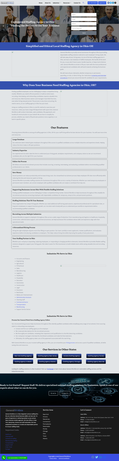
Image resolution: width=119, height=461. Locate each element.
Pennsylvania (47, 424)
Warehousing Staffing (11, 440)
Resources (66, 3)
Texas (44, 436)
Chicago (45, 431)
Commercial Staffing (10, 438)
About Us (48, 3)
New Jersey (46, 419)
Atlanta (45, 438)
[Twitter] (96, 457)
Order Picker (8, 447)
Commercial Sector (22, 302)
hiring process (70, 343)
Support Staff (9, 445)
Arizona (45, 417)
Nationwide (46, 426)
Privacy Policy (53, 458)
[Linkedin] (100, 457)
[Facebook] (92, 457)
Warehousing (20, 307)
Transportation (21, 304)
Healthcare (8, 434)
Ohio (44, 434)
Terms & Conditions (64, 458)
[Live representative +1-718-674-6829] (4, 457)
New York (46, 414)
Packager (7, 449)
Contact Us (77, 3)
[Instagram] (104, 457)
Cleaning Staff (9, 436)
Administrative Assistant (23, 297)
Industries (56, 3)
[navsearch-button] (83, 2)
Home (40, 3)
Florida (45, 429)
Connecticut (46, 421)
